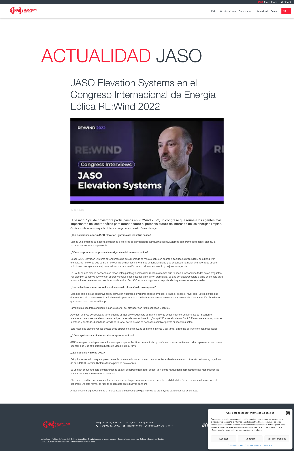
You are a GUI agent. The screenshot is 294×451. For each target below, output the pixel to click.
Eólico (214, 11)
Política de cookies (235, 445)
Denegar (250, 438)
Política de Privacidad (61, 439)
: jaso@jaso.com (133, 426)
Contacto (275, 11)
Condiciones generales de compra (102, 439)
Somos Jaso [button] (245, 11)
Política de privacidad (253, 445)
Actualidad (262, 11)
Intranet (287, 2)
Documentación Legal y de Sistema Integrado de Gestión (141, 439)
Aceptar (223, 438)
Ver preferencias (277, 438)
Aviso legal (268, 445)
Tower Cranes (267, 2)
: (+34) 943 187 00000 (109, 426)
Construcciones (228, 11)
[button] (287, 412)
